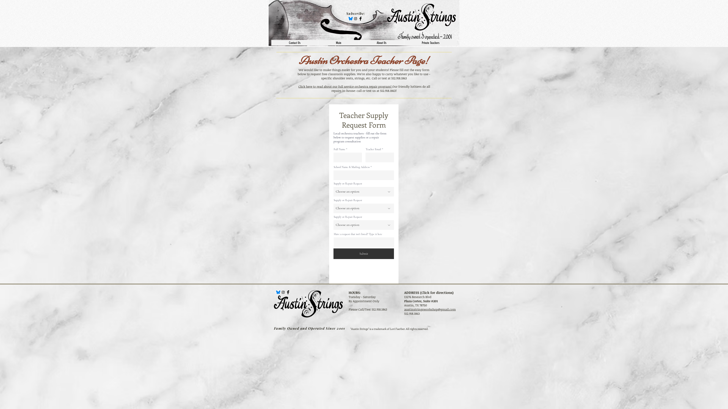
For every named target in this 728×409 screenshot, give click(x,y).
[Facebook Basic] (360, 19)
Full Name (339, 149)
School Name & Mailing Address (352, 167)
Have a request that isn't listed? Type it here (358, 234)
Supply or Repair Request (348, 183)
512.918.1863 (412, 313)
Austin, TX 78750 (415, 305)
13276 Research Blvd (417, 297)
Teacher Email (373, 149)
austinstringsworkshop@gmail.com (430, 309)
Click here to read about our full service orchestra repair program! (345, 86)
